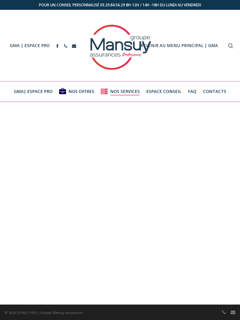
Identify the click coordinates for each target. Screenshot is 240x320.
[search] (230, 45)
